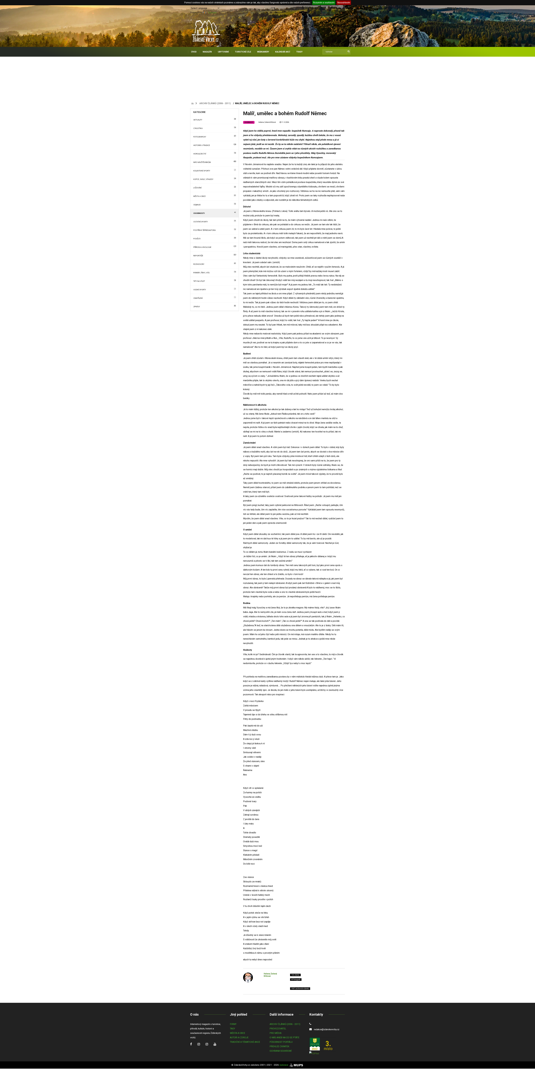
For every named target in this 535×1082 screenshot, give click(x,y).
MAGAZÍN (207, 52)
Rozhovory (198, 264)
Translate (212, 12)
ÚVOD (194, 52)
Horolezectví (199, 153)
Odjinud (197, 204)
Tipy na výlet (199, 281)
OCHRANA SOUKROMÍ (281, 1051)
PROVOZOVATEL (278, 1028)
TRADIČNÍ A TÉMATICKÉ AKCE (245, 1042)
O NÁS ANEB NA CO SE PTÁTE (284, 1037)
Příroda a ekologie (202, 247)
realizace (284, 1065)
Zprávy (196, 306)
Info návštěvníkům (202, 162)
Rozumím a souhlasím (324, 2)
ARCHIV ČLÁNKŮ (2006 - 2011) (285, 1024)
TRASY (299, 52)
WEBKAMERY (263, 52)
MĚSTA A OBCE (237, 1033)
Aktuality (197, 119)
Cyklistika (198, 128)
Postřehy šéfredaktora (204, 230)
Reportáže (198, 255)
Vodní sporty (199, 289)
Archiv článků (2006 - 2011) (215, 103)
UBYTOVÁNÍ (223, 52)
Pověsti (196, 238)
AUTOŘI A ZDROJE (239, 1037)
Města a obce (199, 196)
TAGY (232, 1028)
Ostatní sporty (200, 221)
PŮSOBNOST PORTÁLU (281, 1042)
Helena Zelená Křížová (267, 122)
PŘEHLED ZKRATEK (279, 1046)
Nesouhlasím (343, 2)
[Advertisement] (267, 77)
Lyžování (197, 187)
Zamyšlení (198, 298)
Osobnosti (199, 213)
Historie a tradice (201, 145)
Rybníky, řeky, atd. (201, 272)
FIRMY (233, 1024)
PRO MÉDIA (275, 1033)
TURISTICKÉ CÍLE (243, 52)
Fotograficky (199, 136)
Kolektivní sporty (201, 170)
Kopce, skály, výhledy (203, 179)
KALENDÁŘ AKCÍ (282, 52)
